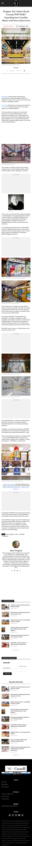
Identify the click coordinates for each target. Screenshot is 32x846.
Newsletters (5, 784)
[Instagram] (14, 570)
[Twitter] (22, 815)
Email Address (7, 668)
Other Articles (5, 787)
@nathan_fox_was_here (9, 484)
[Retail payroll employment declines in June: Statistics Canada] (5, 637)
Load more (15, 650)
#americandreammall (8, 487)
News (16, 534)
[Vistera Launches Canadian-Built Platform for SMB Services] (5, 741)
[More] (24, 70)
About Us (4, 782)
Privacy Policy (5, 799)
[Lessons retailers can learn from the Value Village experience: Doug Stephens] (3, 629)
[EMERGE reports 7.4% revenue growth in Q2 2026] (5, 734)
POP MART (4, 96)
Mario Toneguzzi (9, 26)
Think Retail (5, 107)
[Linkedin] (17, 570)
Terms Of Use (5, 796)
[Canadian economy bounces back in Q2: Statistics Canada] (5, 607)
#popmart (16, 487)
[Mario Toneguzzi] (16, 544)
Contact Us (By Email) (7, 794)
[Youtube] (19, 815)
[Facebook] (12, 570)
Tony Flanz (4, 105)
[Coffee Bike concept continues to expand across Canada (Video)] (5, 644)
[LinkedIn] (10, 815)
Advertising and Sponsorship (9, 806)
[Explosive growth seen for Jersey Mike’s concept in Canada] (5, 622)
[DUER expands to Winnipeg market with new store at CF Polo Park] (5, 614)
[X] (20, 570)
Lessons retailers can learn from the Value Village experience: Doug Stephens (19, 629)
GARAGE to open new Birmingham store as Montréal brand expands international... (20, 749)
